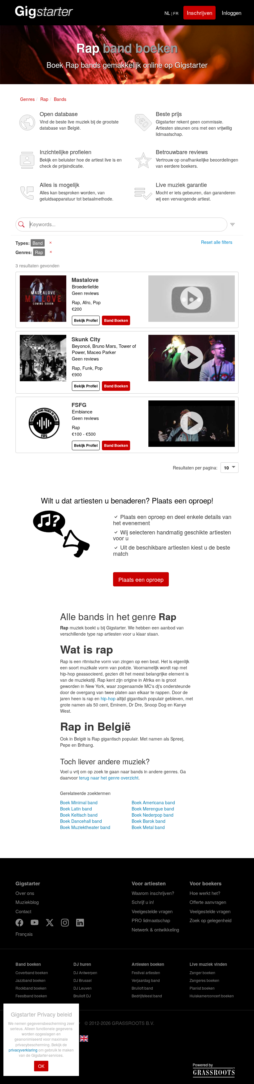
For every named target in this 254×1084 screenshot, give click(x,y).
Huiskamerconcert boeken (212, 995)
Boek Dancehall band (81, 821)
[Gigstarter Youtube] (35, 923)
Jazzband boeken (30, 980)
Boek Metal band (148, 827)
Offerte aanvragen (208, 902)
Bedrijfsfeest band (147, 995)
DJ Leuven (82, 988)
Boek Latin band (76, 808)
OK (41, 1066)
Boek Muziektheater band (85, 827)
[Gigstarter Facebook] (19, 923)
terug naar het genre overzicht (108, 778)
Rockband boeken (30, 988)
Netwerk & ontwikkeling (155, 929)
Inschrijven (199, 12)
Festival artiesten (146, 972)
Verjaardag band (146, 980)
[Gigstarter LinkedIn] (80, 923)
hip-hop (108, 698)
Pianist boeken (202, 988)
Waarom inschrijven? (153, 893)
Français (24, 934)
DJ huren (82, 964)
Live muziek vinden (208, 964)
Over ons (24, 893)
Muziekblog (27, 902)
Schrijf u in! (143, 902)
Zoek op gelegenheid (210, 920)
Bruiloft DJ (82, 995)
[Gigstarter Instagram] (65, 923)
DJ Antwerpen (85, 972)
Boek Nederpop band (152, 815)
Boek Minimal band (79, 802)
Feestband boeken (31, 995)
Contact (23, 911)
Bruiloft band (142, 988)
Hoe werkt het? (205, 893)
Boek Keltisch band (79, 815)
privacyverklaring (23, 1049)
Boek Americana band (153, 802)
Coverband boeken (31, 972)
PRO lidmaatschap (151, 920)
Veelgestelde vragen (152, 911)
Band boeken (28, 964)
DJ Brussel (82, 980)
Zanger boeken (202, 972)
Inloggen (231, 12)
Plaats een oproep (141, 579)
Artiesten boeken (148, 964)
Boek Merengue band (153, 808)
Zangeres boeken (204, 980)
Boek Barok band (148, 821)
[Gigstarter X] (50, 923)
